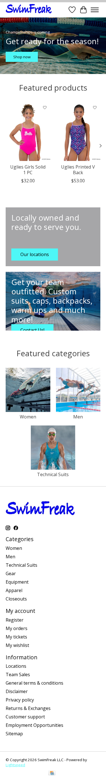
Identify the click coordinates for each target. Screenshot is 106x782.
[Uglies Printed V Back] (78, 131)
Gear (11, 573)
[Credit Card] (51, 773)
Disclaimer (17, 691)
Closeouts (16, 599)
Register (14, 620)
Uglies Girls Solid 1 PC (28, 169)
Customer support (25, 717)
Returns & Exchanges (28, 708)
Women (28, 417)
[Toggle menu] (94, 9)
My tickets (16, 637)
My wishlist (17, 645)
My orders (16, 628)
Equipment (17, 582)
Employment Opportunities (34, 725)
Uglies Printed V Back (78, 169)
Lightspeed (15, 764)
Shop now (22, 56)
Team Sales (18, 674)
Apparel (14, 590)
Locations (16, 666)
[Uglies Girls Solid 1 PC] (28, 131)
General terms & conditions (34, 683)
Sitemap (14, 734)
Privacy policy (20, 700)
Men (78, 417)
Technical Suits (53, 474)
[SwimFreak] (29, 9)
